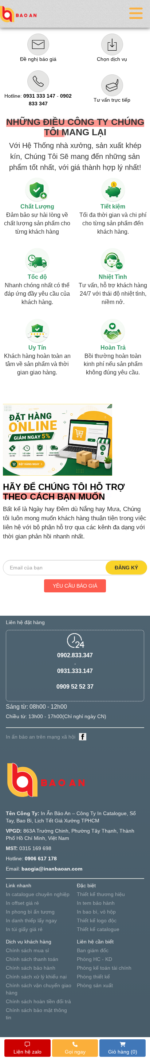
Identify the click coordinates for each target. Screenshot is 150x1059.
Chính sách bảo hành (30, 968)
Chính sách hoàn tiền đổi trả (38, 1001)
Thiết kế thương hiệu (101, 894)
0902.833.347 (75, 655)
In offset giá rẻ (22, 903)
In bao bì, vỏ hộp (96, 912)
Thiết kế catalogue (98, 929)
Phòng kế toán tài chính (104, 968)
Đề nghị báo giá (38, 59)
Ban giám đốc (92, 950)
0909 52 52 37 (75, 687)
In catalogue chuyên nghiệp (38, 894)
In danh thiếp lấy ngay (31, 920)
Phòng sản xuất (95, 985)
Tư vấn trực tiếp (112, 100)
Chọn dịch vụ (112, 59)
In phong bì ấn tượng (30, 912)
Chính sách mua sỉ (27, 950)
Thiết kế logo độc (97, 920)
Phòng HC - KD (94, 959)
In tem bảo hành (96, 903)
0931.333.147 (75, 671)
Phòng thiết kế (93, 977)
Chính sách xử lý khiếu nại (36, 977)
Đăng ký (126, 568)
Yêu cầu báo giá (75, 586)
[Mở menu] (136, 14)
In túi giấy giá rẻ (24, 929)
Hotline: (29, 96)
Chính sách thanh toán (32, 959)
